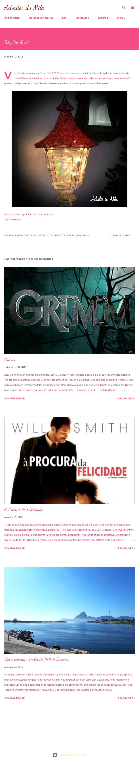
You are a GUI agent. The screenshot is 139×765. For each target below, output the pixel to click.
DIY (64, 17)
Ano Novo (31, 235)
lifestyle (59, 235)
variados (83, 235)
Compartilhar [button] (120, 235)
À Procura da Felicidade (23, 509)
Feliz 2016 (45, 235)
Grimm (9, 359)
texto (71, 235)
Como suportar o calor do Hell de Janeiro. (36, 659)
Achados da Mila (24, 7)
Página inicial (12, 17)
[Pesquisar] (124, 6)
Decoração (82, 17)
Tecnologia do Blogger (71, 754)
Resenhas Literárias (41, 17)
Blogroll (103, 17)
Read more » (126, 398)
